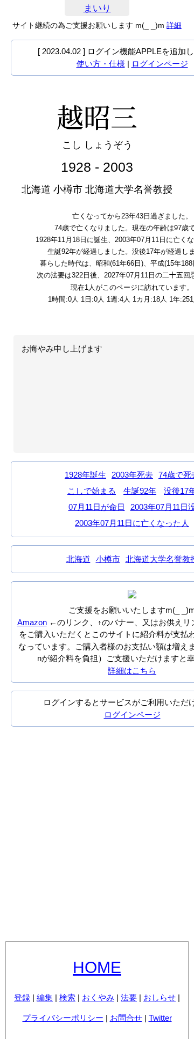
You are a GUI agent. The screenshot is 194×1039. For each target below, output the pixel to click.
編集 (45, 997)
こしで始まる (91, 490)
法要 (129, 997)
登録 (22, 997)
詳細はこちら (132, 670)
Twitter (160, 1017)
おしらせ (159, 997)
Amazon (32, 622)
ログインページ (159, 63)
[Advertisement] (97, 834)
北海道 (78, 559)
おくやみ (98, 997)
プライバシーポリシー (63, 1017)
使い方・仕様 (101, 63)
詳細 (174, 25)
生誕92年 (139, 490)
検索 (67, 997)
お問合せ (126, 1017)
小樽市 (108, 559)
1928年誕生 (85, 474)
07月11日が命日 (96, 506)
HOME (97, 967)
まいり (97, 8)
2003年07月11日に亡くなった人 (132, 523)
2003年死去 (132, 474)
